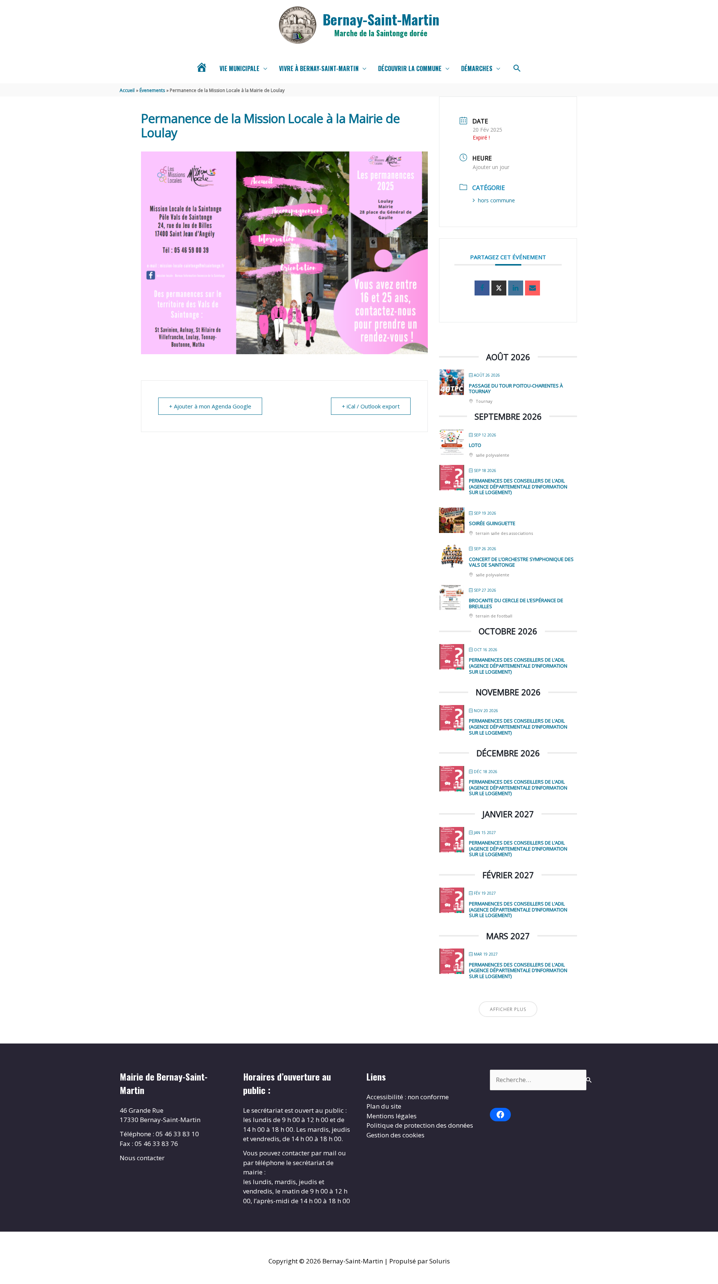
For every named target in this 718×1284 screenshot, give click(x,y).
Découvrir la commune (410, 68)
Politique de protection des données (419, 1125)
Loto (475, 445)
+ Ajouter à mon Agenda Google (210, 406)
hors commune (496, 200)
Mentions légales (391, 1116)
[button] (517, 68)
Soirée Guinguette (492, 523)
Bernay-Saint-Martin (381, 19)
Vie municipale (240, 68)
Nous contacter (142, 1157)
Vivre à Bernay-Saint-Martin (319, 68)
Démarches (477, 68)
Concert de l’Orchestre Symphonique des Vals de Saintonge (521, 562)
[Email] (532, 288)
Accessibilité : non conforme (407, 1097)
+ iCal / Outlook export (371, 406)
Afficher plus (508, 1009)
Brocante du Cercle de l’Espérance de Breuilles (516, 603)
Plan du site (383, 1106)
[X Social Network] (498, 288)
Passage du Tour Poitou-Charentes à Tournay (516, 388)
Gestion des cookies (395, 1135)
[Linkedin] (515, 288)
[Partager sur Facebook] (482, 288)
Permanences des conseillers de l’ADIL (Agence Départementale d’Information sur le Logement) (518, 486)
